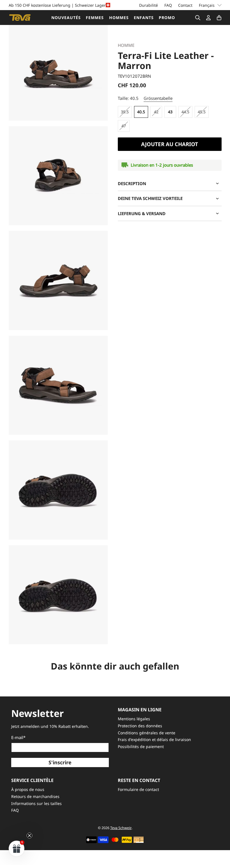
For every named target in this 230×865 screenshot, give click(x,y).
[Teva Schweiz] (20, 17)
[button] (17, 848)
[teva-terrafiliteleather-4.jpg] (58, 490)
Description (132, 183)
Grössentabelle (158, 98)
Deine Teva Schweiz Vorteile (150, 198)
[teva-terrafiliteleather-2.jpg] (58, 176)
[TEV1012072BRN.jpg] (58, 71)
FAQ (168, 5)
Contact (185, 5)
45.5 (202, 111)
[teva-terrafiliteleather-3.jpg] (58, 280)
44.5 (185, 111)
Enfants (144, 17)
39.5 (125, 111)
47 (123, 125)
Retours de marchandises (35, 796)
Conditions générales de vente (146, 732)
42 (156, 111)
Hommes (119, 17)
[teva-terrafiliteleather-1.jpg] (58, 385)
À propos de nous (27, 789)
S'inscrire (60, 762)
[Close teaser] (29, 835)
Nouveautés (66, 17)
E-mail (18, 737)
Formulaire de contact (138, 789)
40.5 (141, 111)
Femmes (95, 17)
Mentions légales (134, 718)
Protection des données (140, 725)
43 (170, 111)
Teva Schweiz (121, 827)
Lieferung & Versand (141, 213)
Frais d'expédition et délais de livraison (154, 739)
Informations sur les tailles (36, 803)
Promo (167, 17)
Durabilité (148, 5)
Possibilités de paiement (141, 746)
